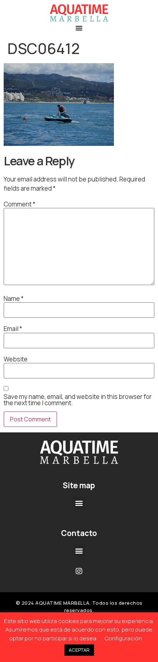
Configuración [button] (123, 638)
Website (16, 359)
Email (13, 328)
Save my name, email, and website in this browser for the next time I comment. (78, 399)
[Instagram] (79, 571)
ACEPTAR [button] (79, 650)
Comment (19, 204)
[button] (79, 27)
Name (14, 298)
